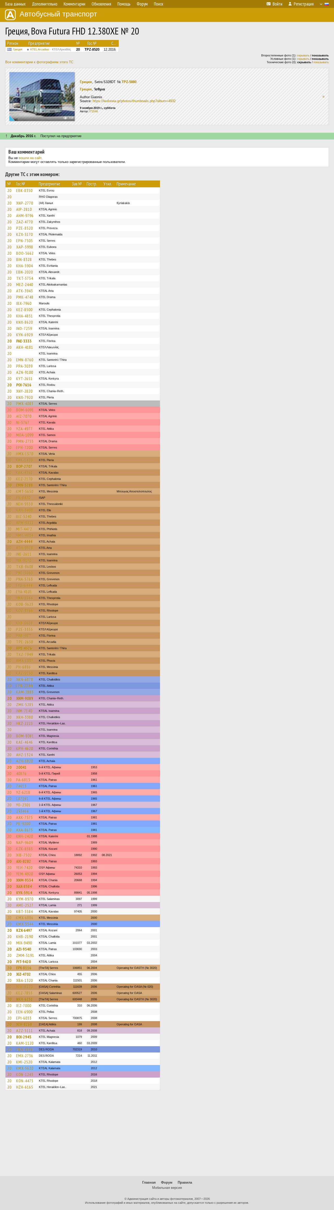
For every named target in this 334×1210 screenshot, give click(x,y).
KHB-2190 (24, 936)
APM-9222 (25, 522)
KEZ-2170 (24, 478)
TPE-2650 (24, 641)
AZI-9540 (23, 949)
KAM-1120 (25, 1043)
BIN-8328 (24, 259)
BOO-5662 (25, 253)
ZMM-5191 (25, 955)
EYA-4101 (24, 591)
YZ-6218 (23, 792)
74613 (21, 786)
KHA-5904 (24, 265)
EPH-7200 (24, 447)
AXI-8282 (23, 861)
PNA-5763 (24, 579)
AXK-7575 (24, 817)
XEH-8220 (24, 986)
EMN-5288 (24, 485)
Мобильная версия (167, 1188)
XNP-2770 (24, 203)
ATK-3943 (24, 290)
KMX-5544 (24, 924)
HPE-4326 (24, 648)
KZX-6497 (24, 930)
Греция (17, 49)
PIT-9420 (23, 961)
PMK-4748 (24, 297)
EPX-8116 (23, 967)
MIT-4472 (24, 529)
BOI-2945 (23, 1036)
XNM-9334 (24, 880)
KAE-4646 (24, 742)
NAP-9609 (24, 842)
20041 (21, 767)
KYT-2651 (24, 378)
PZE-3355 (24, 629)
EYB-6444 (24, 585)
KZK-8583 (24, 848)
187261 (22, 798)
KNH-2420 (24, 836)
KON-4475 (24, 1080)
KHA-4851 (24, 315)
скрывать (303, 55)
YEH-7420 (24, 867)
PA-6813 (23, 779)
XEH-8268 (24, 1024)
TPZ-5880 (129, 82)
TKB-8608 (24, 566)
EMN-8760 (24, 359)
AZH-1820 (24, 761)
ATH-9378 (24, 547)
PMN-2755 (25, 441)
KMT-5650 (24, 491)
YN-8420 (23, 497)
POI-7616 (23, 384)
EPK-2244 (24, 685)
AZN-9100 (24, 372)
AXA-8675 (24, 830)
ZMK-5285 (24, 704)
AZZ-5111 (24, 1030)
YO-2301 (23, 804)
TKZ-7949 (24, 654)
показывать (321, 62)
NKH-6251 (24, 999)
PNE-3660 (24, 572)
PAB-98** (24, 635)
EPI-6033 (24, 1018)
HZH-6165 (24, 1087)
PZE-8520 (24, 228)
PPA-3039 (24, 366)
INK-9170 (24, 560)
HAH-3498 (24, 510)
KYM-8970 (24, 898)
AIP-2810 (24, 209)
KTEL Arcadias (50, 49)
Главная (149, 1182)
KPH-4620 (24, 748)
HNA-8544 (24, 598)
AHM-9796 (25, 215)
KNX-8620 (24, 322)
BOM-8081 (25, 735)
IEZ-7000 (23, 1005)
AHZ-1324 (24, 754)
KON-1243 (24, 1074)
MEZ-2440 (24, 284)
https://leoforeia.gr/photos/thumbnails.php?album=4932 (134, 101)
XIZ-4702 (23, 974)
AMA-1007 (24, 660)
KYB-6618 (24, 623)
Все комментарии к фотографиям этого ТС (39, 62)
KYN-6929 (24, 334)
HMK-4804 (24, 535)
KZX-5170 (24, 234)
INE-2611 (24, 554)
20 (9, 190)
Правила (185, 1182)
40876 (21, 773)
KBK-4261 (24, 472)
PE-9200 (23, 823)
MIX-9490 (24, 942)
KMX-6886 (24, 917)
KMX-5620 (24, 1068)
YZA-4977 (24, 428)
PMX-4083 (24, 403)
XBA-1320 (24, 980)
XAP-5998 (24, 246)
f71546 (93, 111)
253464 (22, 811)
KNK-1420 (24, 460)
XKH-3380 (24, 717)
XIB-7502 (24, 855)
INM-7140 (24, 710)
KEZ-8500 (24, 309)
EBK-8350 (24, 190)
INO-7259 (24, 328)
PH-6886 (23, 667)
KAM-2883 (25, 692)
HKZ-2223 (24, 723)
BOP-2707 (24, 466)
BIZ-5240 (24, 516)
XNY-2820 (24, 391)
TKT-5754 (24, 278)
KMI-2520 (24, 1061)
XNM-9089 (24, 698)
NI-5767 (22, 422)
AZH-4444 (24, 541)
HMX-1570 (24, 453)
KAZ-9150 (24, 673)
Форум (166, 1182)
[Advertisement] (167, 1135)
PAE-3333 (24, 341)
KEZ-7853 (24, 993)
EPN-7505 (24, 240)
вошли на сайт (30, 158)
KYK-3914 (24, 892)
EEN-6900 (24, 1011)
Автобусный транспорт (58, 14)
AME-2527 (24, 905)
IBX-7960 (24, 303)
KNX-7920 (24, 397)
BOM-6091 (25, 409)
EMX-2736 (24, 1055)
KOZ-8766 (24, 610)
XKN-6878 (24, 679)
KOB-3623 (24, 604)
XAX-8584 (24, 886)
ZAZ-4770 (24, 221)
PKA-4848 (24, 1049)
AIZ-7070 (24, 416)
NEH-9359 (24, 504)
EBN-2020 (24, 272)
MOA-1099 (25, 435)
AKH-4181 (24, 347)
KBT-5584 (24, 911)
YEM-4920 (24, 873)
